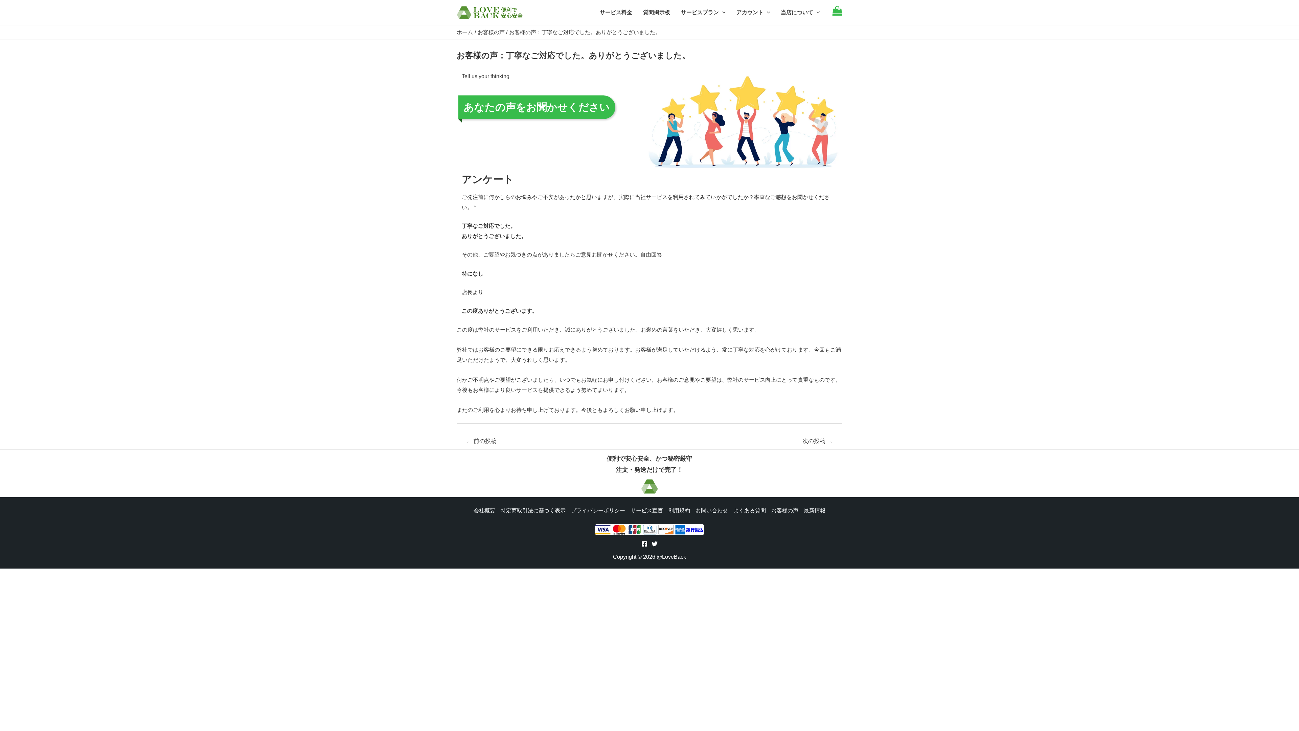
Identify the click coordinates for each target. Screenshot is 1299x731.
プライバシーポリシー (598, 510)
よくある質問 (749, 510)
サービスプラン (700, 12)
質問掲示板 (656, 12)
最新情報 (814, 510)
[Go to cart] (837, 14)
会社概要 (484, 510)
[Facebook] (644, 544)
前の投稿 (481, 441)
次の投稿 (817, 441)
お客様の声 (784, 510)
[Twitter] (655, 544)
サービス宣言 (647, 510)
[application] (722, 12)
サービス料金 (616, 12)
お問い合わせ (712, 510)
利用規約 (679, 510)
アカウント (750, 12)
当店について (797, 12)
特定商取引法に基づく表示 (533, 510)
